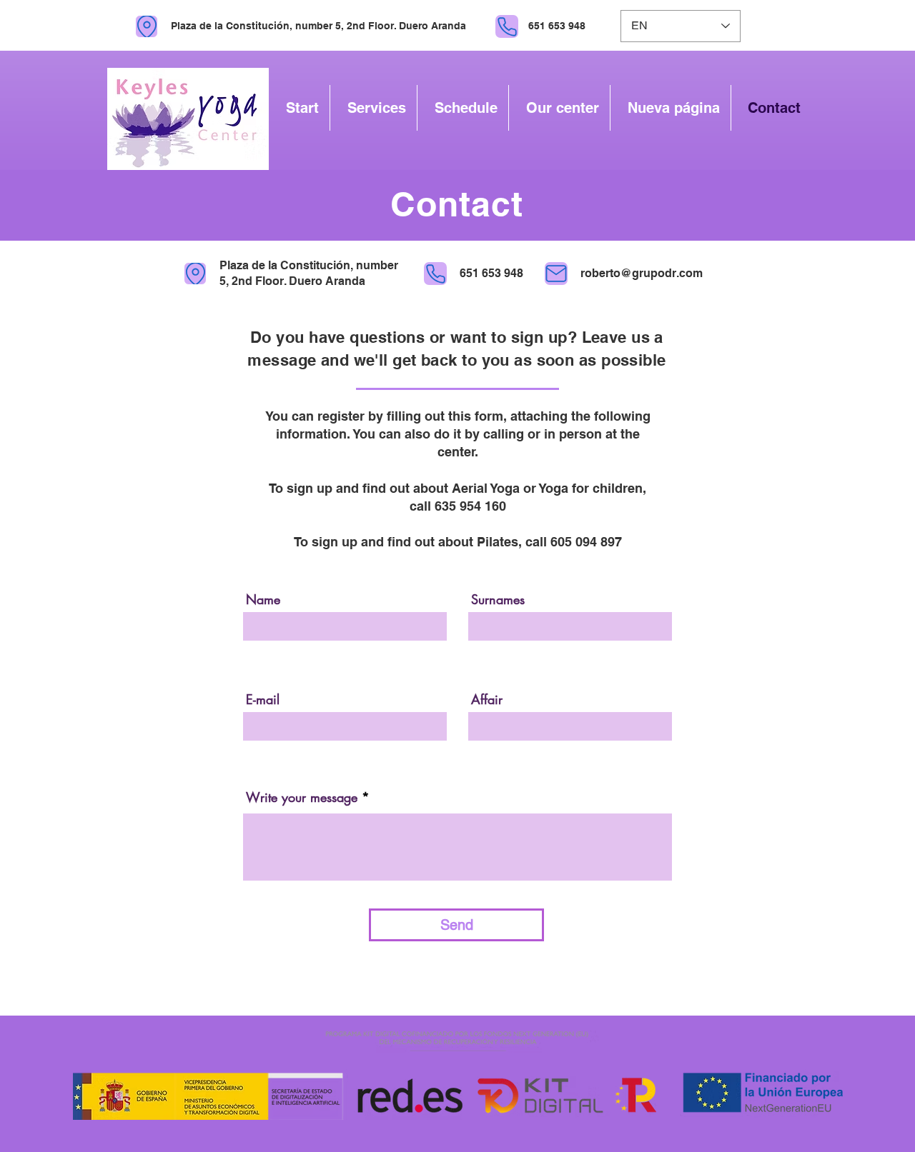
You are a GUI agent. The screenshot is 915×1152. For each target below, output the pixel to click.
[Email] (556, 273)
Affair (487, 699)
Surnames (498, 599)
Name (263, 599)
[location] (146, 26)
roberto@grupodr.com (641, 273)
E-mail (263, 699)
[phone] (506, 26)
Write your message (301, 797)
